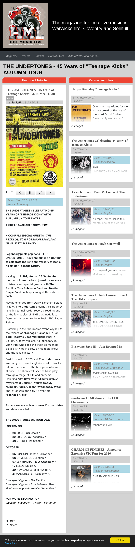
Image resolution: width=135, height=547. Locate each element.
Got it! (120, 540)
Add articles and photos (83, 56)
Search (26, 56)
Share (13, 525)
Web (12, 521)
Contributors (56, 56)
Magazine (12, 56)
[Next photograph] (50, 192)
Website (11, 502)
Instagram (50, 502)
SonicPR (16, 102)
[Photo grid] (30, 192)
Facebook (24, 502)
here (41, 405)
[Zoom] (40, 192)
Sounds (39, 56)
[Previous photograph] (20, 192)
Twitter (37, 502)
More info (10, 543)
